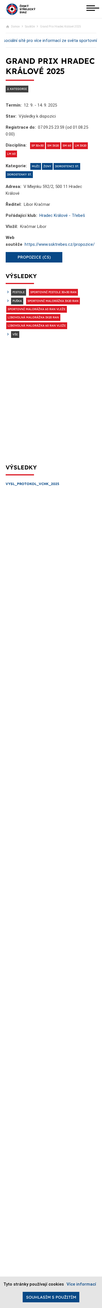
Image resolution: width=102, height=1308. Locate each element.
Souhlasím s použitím (51, 1297)
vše (15, 334)
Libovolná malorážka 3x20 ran (33, 317)
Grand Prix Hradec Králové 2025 (60, 26)
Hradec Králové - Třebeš (62, 215)
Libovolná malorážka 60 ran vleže (37, 325)
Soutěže (30, 26)
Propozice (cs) (34, 257)
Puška (17, 301)
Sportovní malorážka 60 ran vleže (36, 309)
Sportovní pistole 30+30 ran (53, 292)
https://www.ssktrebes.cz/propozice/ (60, 244)
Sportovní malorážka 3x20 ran (52, 301)
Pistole (18, 292)
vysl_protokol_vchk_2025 (32, 484)
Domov (15, 26)
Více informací (81, 1284)
